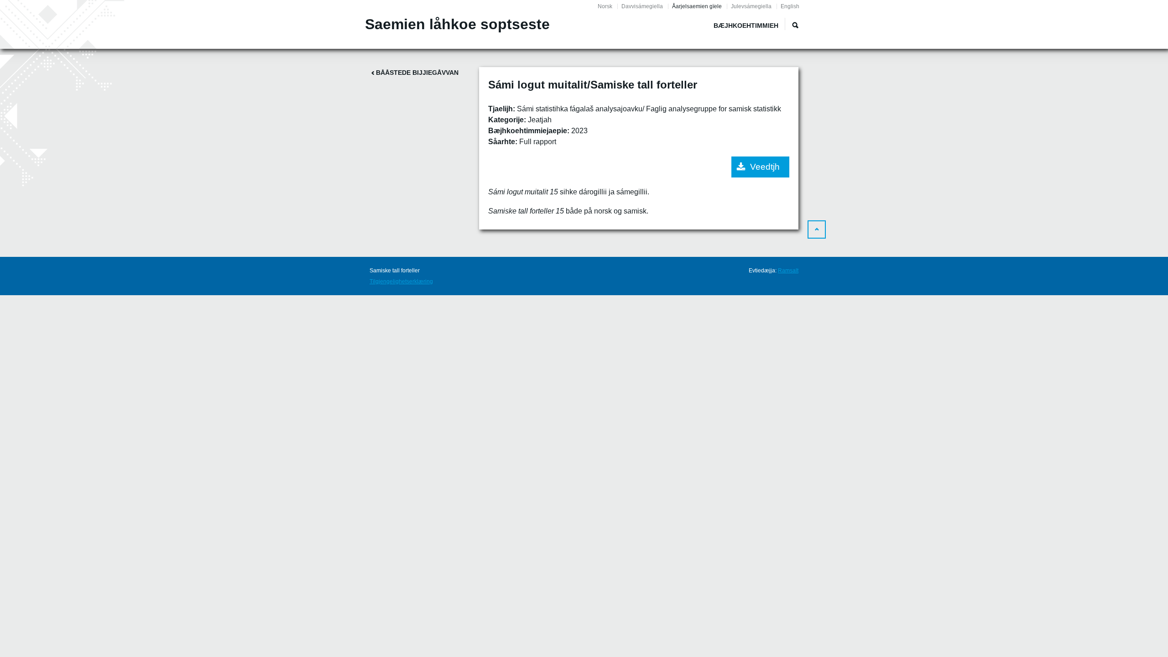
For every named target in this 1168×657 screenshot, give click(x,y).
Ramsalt (788, 270)
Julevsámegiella (751, 6)
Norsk (605, 6)
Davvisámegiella (642, 6)
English (790, 6)
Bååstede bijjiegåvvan (417, 72)
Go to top (817, 229)
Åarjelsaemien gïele (697, 6)
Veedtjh (765, 167)
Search (795, 25)
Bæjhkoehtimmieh (746, 25)
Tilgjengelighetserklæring (401, 281)
